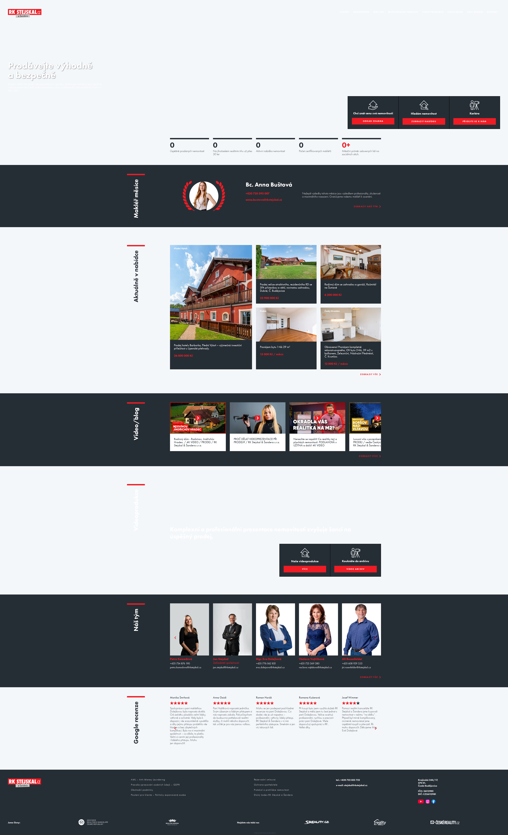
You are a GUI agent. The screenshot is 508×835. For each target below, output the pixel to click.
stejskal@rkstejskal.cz (355, 785)
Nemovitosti (361, 12)
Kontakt (492, 12)
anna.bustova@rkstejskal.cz (264, 199)
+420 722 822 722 (350, 780)
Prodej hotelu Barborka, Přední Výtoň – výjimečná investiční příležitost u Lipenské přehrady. (208, 347)
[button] (197, 418)
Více (305, 569)
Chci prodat (475, 12)
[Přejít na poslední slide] (175, 426)
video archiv (355, 569)
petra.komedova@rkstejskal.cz (185, 667)
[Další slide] (375, 426)
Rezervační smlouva (264, 780)
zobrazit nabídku (423, 121)
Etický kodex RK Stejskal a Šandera (273, 795)
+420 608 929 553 (352, 663)
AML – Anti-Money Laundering (148, 780)
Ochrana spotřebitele (266, 785)
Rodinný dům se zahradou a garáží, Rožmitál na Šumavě (350, 286)
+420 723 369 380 (309, 663)
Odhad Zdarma (373, 121)
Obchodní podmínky (142, 790)
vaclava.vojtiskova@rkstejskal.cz (315, 667)
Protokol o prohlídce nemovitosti (271, 790)
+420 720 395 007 (257, 193)
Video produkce (432, 12)
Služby (344, 12)
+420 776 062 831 (266, 663)
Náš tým (378, 12)
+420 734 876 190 (180, 663)
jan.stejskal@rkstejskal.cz (225, 667)
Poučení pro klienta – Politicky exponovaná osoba (158, 795)
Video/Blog (455, 12)
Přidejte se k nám (474, 121)
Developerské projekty (403, 12)
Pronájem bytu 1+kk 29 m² (275, 347)
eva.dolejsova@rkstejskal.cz (270, 667)
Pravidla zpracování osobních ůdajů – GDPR (155, 785)
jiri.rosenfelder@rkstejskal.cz (356, 667)
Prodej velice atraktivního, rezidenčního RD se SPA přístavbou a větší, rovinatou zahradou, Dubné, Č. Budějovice (286, 287)
